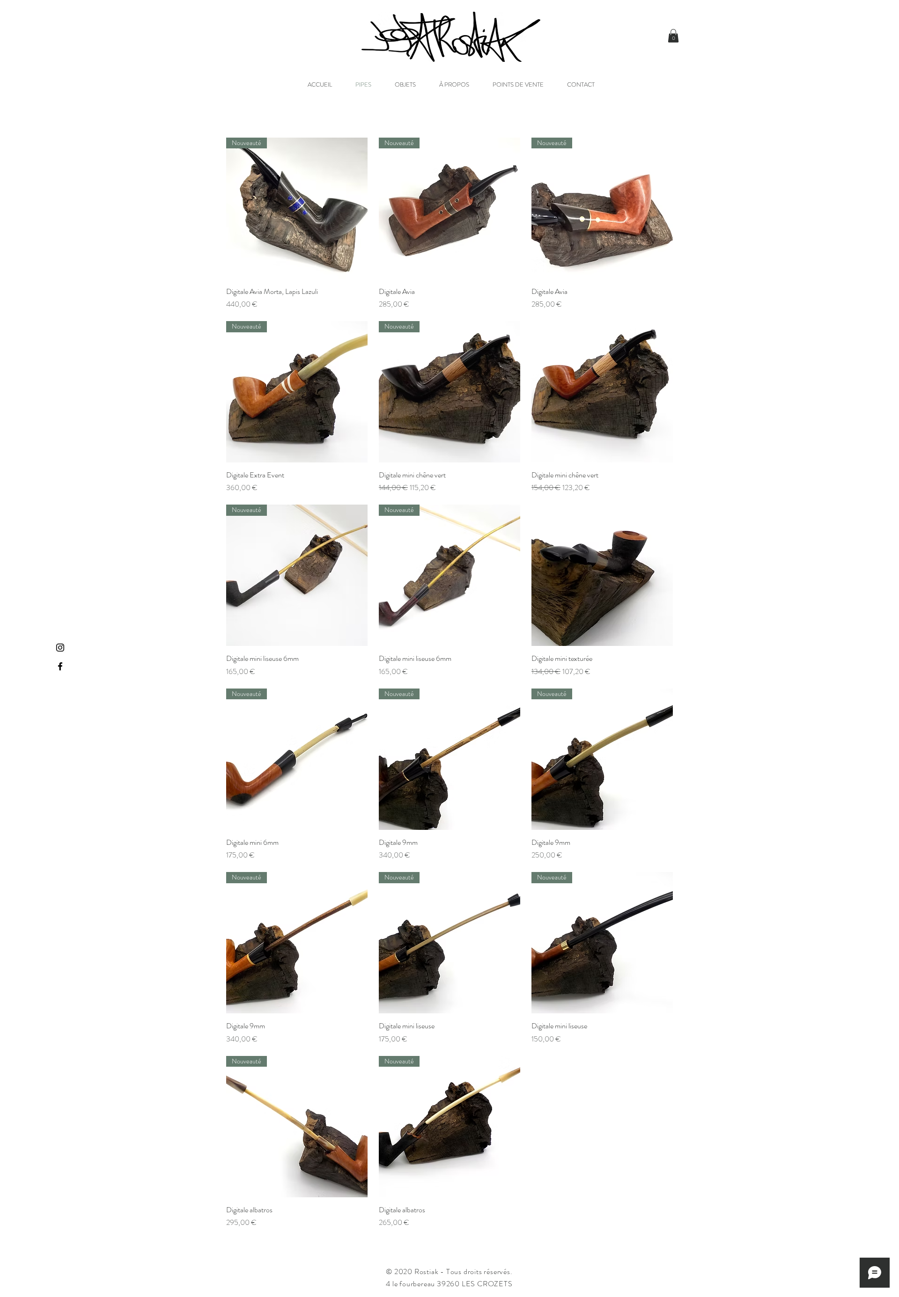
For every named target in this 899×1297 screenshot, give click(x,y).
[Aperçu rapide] (602, 391)
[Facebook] (60, 666)
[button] (673, 36)
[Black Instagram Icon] (60, 647)
